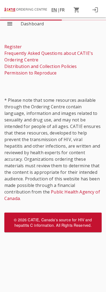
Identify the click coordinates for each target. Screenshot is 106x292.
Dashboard (32, 24)
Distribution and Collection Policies (40, 66)
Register (13, 47)
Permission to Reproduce (30, 73)
